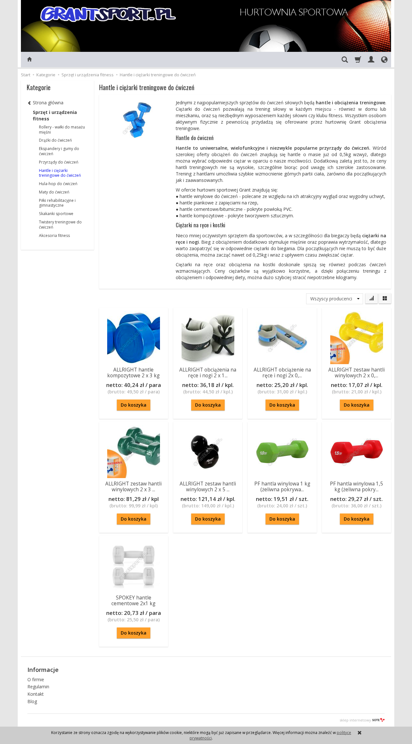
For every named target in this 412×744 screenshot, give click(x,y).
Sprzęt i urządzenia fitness (55, 115)
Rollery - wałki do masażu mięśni (62, 129)
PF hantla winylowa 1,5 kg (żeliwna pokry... (356, 486)
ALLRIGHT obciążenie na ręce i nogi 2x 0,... (282, 372)
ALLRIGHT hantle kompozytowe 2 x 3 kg (133, 372)
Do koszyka (133, 405)
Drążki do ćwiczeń (55, 140)
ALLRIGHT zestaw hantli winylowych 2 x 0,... (356, 372)
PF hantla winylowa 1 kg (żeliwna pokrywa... (282, 486)
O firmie (35, 679)
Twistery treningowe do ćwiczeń (60, 224)
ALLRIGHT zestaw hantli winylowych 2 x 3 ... (133, 486)
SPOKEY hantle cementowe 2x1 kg (133, 600)
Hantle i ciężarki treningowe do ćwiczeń (60, 173)
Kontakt (35, 694)
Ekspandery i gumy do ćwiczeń (59, 151)
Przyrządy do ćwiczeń (58, 162)
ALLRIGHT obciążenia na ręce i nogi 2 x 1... (207, 372)
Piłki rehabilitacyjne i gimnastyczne (57, 203)
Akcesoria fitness (54, 235)
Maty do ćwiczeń (54, 192)
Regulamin (38, 686)
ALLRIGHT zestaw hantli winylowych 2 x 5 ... (208, 486)
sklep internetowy (355, 720)
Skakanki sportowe (56, 213)
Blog (32, 701)
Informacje (43, 669)
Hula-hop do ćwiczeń (58, 183)
